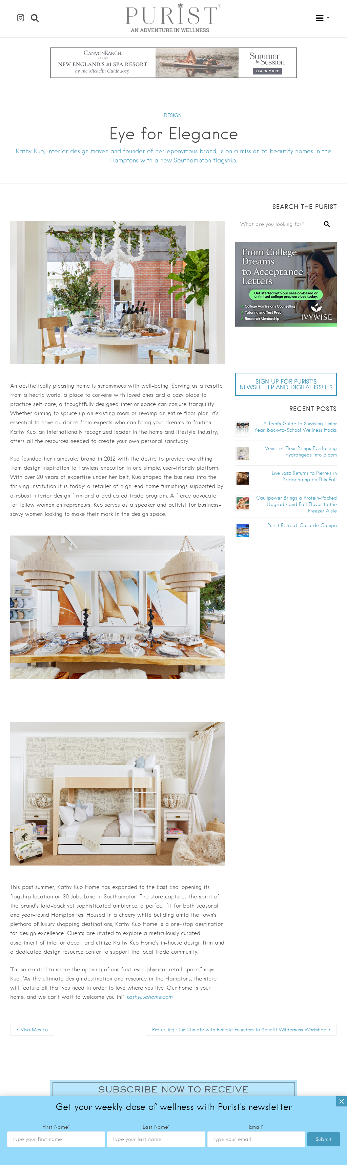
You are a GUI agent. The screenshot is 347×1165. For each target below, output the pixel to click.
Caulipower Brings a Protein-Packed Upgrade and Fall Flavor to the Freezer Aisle (296, 504)
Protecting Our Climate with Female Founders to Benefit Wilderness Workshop (239, 1029)
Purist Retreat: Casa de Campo (302, 525)
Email (256, 1127)
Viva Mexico (34, 1029)
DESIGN (173, 115)
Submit (323, 1139)
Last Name (156, 1127)
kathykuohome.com (149, 997)
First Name (56, 1127)
